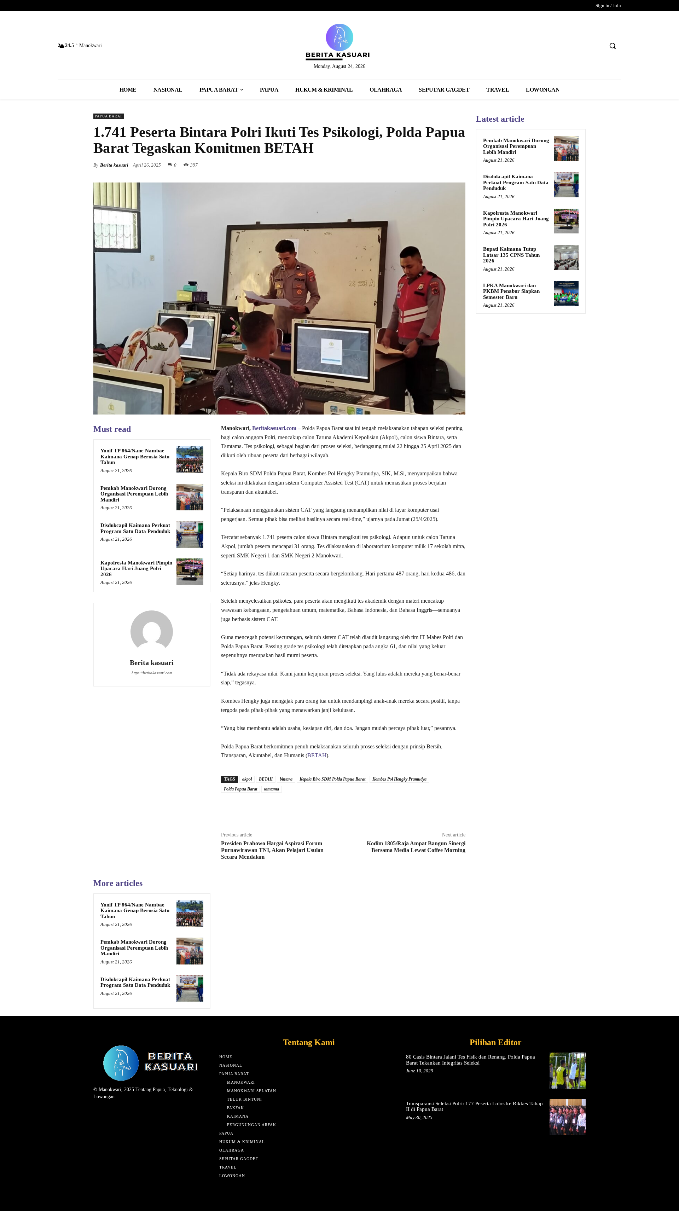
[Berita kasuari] (151, 631)
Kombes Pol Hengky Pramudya (399, 779)
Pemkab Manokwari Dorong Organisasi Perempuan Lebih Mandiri (134, 494)
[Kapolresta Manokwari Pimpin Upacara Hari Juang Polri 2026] (189, 571)
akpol (247, 779)
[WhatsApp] (458, 165)
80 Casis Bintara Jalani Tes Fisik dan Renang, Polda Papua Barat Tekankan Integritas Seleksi (470, 1060)
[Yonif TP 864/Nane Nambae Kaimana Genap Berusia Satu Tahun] (189, 459)
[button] (612, 45)
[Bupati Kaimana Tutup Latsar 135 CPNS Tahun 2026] (566, 257)
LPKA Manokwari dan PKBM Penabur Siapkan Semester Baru (511, 291)
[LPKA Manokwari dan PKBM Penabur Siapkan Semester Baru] (566, 293)
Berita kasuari (114, 165)
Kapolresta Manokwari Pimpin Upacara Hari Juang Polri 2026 (136, 568)
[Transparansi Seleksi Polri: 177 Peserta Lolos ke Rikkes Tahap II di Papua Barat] (568, 1117)
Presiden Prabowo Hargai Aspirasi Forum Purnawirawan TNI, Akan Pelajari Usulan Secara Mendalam (272, 850)
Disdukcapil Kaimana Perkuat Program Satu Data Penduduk (135, 528)
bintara (286, 779)
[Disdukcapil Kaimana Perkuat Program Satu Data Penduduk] (189, 534)
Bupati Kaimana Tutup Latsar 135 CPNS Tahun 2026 (511, 254)
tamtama (271, 789)
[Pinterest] (442, 165)
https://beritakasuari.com (152, 673)
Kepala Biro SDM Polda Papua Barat (332, 779)
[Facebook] (409, 165)
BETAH (316, 755)
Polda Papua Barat (240, 789)
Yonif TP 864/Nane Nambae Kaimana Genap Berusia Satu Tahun (134, 456)
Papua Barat (108, 116)
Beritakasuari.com (274, 428)
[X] (426, 165)
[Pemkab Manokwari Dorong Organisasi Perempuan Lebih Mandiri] (189, 497)
